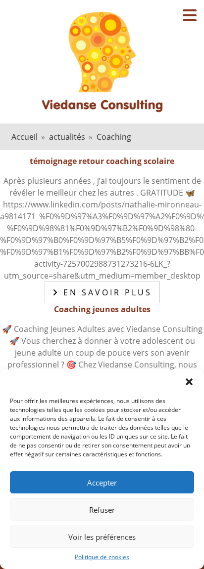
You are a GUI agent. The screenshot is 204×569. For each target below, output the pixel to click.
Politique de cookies (102, 557)
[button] (189, 382)
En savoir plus (105, 292)
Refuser (102, 510)
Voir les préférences (102, 537)
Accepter (102, 483)
